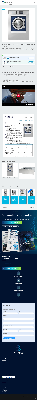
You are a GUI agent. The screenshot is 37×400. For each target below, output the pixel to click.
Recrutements (4, 391)
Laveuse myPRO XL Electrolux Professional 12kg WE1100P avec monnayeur (31, 200)
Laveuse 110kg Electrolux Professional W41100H (14, 199)
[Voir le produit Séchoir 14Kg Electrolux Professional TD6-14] (4, 62)
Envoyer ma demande (9, 338)
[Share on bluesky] (13, 66)
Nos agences (4, 389)
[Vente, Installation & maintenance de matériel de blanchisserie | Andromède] (7, 2)
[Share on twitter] (7, 66)
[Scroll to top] (35, 398)
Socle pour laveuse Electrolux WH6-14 (13, 57)
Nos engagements (4, 390)
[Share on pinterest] (10, 66)
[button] (35, 2)
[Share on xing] (14, 66)
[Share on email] (16, 66)
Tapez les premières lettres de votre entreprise (10, 317)
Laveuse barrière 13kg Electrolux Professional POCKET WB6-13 (5, 200)
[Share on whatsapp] (12, 66)
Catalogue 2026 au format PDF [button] (10, 226)
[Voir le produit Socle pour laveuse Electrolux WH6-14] (4, 58)
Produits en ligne (4, 363)
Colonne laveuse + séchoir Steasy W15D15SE (23, 199)
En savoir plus (31, 62)
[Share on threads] (9, 66)
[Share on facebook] (6, 66)
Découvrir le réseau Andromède (7, 362)
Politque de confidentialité (6, 374)
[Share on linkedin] (11, 66)
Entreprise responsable (5, 365)
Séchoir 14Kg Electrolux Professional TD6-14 (14, 61)
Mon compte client (5, 371)
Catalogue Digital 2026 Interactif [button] (11, 222)
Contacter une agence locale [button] (12, 268)
